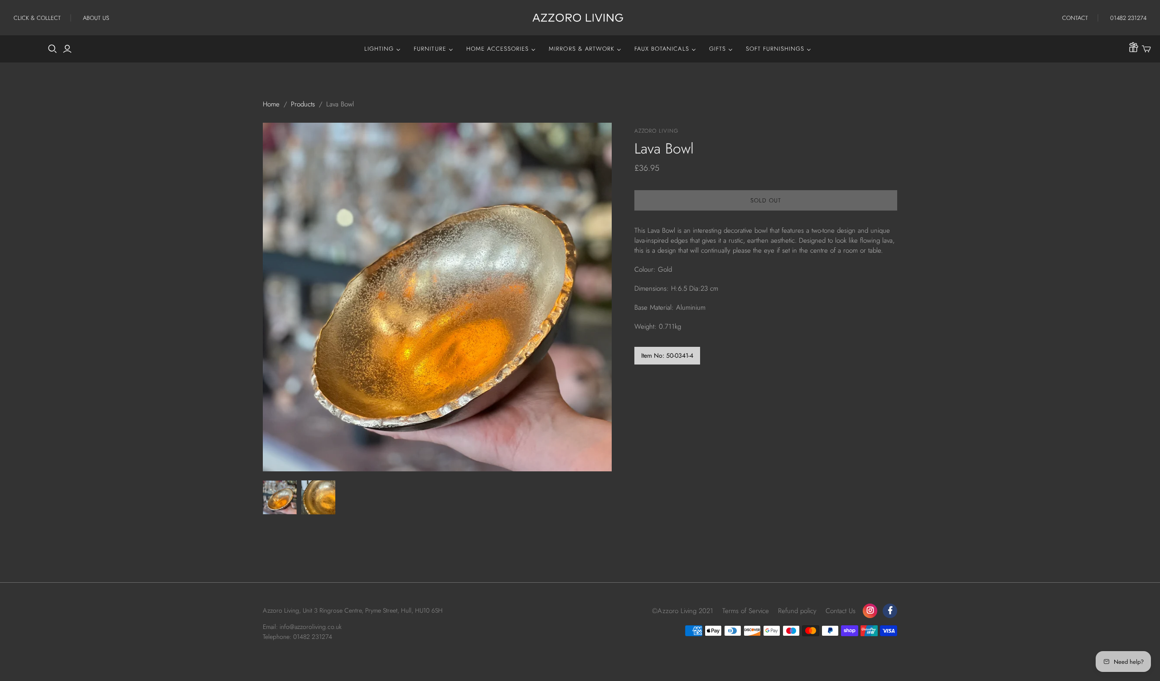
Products (303, 104)
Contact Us (841, 611)
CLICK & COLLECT (37, 18)
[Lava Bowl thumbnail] (280, 497)
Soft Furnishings (775, 48)
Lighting (379, 48)
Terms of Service (745, 611)
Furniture (430, 48)
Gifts (717, 48)
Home (271, 104)
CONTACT (1075, 18)
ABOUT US (96, 18)
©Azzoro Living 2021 (682, 611)
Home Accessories (497, 48)
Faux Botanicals (661, 48)
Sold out (765, 200)
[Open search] (52, 48)
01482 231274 (1128, 18)
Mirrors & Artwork (581, 48)
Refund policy (797, 611)
